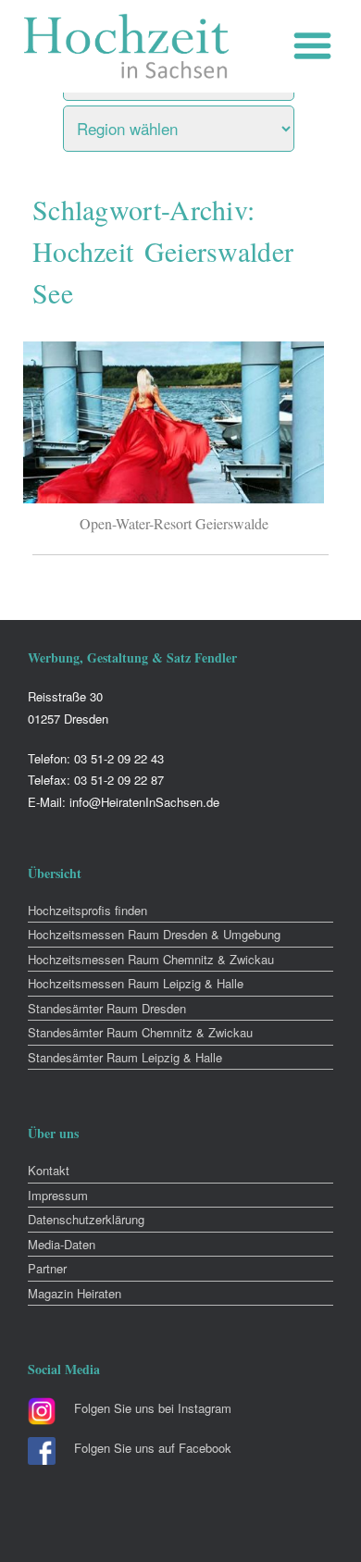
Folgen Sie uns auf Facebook (152, 1448)
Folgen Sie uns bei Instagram (152, 1408)
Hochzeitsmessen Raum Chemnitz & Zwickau (151, 959)
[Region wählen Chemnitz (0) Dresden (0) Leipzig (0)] (201, 124)
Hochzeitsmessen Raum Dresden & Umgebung (154, 934)
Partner (47, 1268)
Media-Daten (61, 1244)
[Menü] (317, 46)
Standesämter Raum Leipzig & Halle (125, 1057)
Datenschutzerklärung (86, 1219)
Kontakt (48, 1170)
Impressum (58, 1195)
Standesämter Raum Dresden (107, 1008)
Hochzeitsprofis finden (87, 910)
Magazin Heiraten (74, 1293)
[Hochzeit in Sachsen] (127, 46)
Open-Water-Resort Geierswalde (174, 523)
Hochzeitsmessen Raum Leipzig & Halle (135, 983)
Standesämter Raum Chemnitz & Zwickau (140, 1032)
